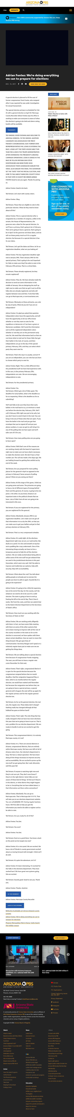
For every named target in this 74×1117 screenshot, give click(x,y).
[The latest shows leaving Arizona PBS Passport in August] (59, 160)
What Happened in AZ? (9, 1043)
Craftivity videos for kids (32, 1070)
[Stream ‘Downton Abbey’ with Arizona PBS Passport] (59, 141)
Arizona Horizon (30, 1036)
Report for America (31, 1106)
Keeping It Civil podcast (9, 1085)
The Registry (29, 1094)
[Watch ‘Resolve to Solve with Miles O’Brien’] (59, 98)
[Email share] (27, 84)
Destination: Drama (8, 1053)
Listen (5, 1069)
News (27, 1030)
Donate (55, 983)
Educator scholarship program (34, 1101)
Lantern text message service (33, 1067)
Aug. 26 (52, 112)
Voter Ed (28, 1046)
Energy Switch (7, 1048)
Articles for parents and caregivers (35, 1075)
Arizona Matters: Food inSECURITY (12, 1046)
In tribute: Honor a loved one (56, 1076)
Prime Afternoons (8, 1056)
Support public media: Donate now (57, 1063)
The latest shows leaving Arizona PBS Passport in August (58, 174)
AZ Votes (28, 1041)
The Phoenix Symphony (9, 1077)
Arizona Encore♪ (7, 1080)
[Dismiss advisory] (66, 19)
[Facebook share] (19, 84)
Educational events (31, 1089)
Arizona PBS (21, 1014)
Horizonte (28, 1038)
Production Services (53, 1048)
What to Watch (7, 1033)
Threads (55, 1013)
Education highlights (31, 1086)
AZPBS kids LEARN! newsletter (34, 1065)
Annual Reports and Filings (55, 1053)
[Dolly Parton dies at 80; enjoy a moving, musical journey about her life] (59, 120)
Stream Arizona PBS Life (9, 1061)
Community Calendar (54, 1043)
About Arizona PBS (53, 1036)
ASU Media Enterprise (10, 1014)
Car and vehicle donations (55, 1081)
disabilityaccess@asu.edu (30, 999)
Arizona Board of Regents (22, 1023)
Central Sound (7, 1075)
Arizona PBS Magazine (54, 1038)
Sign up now (60, 214)
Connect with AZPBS (53, 1033)
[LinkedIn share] (23, 84)
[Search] (23, 10)
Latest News (29, 1033)
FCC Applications (56, 990)
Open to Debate (30, 1043)
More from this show (38, 84)
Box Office (51, 1046)
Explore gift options (53, 1061)
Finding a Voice (7, 1087)
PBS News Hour (30, 1048)
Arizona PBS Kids (30, 1057)
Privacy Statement (56, 998)
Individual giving (52, 1071)
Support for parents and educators (35, 1104)
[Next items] (68, 954)
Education (29, 1083)
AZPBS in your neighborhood (33, 1091)
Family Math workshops (32, 1077)
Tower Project (52, 1078)
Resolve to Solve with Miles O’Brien (12, 1036)
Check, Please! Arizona (9, 1038)
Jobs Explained (7, 1051)
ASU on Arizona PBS (8, 1058)
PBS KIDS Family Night (32, 1062)
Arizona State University (25, 1012)
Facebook (55, 1002)
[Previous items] (5, 954)
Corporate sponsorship (54, 1073)
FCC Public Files (56, 986)
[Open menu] (70, 10)
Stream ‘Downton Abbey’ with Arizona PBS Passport (58, 155)
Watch (5, 1030)
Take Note (6, 1082)
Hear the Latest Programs (10, 1072)
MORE (60, 938)
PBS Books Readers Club (54, 1051)
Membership (51, 1068)
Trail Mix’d (6, 1041)
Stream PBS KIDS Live (31, 1060)
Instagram (55, 1006)
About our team (30, 1109)
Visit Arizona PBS (52, 1056)
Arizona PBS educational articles (34, 1096)
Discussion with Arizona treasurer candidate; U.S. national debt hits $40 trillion (20, 973)
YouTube (56, 1009)
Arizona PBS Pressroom (54, 1041)
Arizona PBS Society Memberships (57, 1066)
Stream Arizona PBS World (10, 1063)
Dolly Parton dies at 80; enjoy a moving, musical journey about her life (58, 135)
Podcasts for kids (30, 1072)
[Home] (37, 3)
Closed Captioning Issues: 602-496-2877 (59, 994)
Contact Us (51, 1058)
